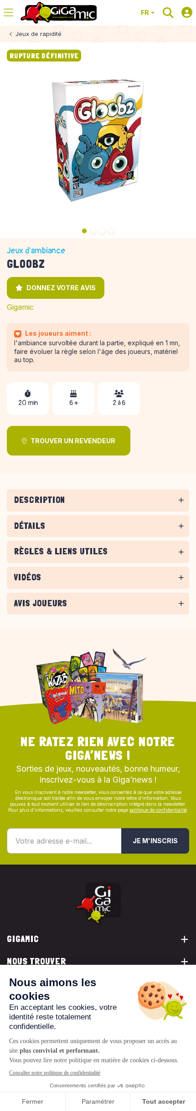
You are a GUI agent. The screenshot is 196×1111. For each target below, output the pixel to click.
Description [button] (39, 500)
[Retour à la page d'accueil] (58, 13)
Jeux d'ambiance (36, 251)
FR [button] (145, 12)
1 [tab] (84, 231)
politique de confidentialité (158, 810)
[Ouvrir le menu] (8, 13)
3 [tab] (102, 231)
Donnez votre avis (61, 288)
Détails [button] (30, 526)
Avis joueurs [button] (40, 603)
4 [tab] (111, 231)
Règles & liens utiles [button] (61, 551)
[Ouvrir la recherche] (168, 13)
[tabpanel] (98, 513)
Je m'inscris (155, 841)
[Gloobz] (98, 140)
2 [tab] (93, 231)
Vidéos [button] (27, 577)
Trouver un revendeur (73, 441)
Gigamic (20, 307)
